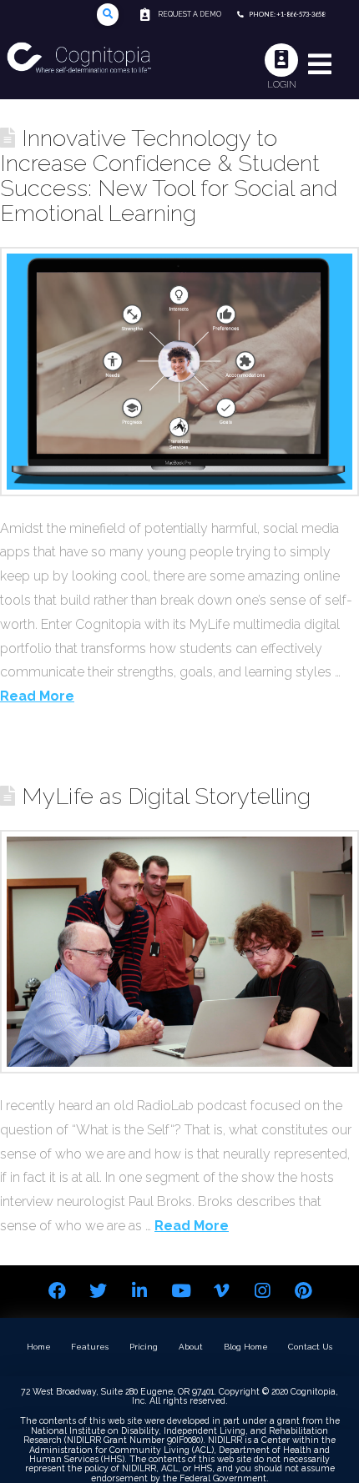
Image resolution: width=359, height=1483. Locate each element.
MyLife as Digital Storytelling (166, 795)
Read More (37, 696)
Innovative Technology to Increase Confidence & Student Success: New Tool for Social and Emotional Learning (168, 175)
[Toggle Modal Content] (108, 14)
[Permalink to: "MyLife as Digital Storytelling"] (179, 952)
